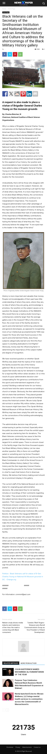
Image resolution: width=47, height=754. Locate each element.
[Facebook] (4, 54)
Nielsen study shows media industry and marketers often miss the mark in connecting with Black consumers (12, 627)
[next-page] (7, 710)
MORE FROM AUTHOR (29, 663)
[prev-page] (3, 710)
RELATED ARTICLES (11, 663)
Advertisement (27, 747)
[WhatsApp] (20, 54)
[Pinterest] (15, 54)
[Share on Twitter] (11, 94)
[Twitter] (10, 54)
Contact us (37, 747)
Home (4, 9)
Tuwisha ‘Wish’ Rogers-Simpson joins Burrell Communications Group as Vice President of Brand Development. (34, 627)
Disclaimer (10, 747)
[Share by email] (35, 94)
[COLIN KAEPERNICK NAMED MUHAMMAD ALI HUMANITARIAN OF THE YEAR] (8, 672)
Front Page (11, 9)
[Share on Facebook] (5, 94)
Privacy (18, 747)
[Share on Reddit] (17, 94)
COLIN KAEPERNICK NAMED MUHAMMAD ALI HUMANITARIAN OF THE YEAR (29, 672)
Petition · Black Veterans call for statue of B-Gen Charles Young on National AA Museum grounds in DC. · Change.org (22, 576)
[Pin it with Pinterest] (23, 94)
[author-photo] (23, 652)
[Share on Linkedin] (29, 94)
